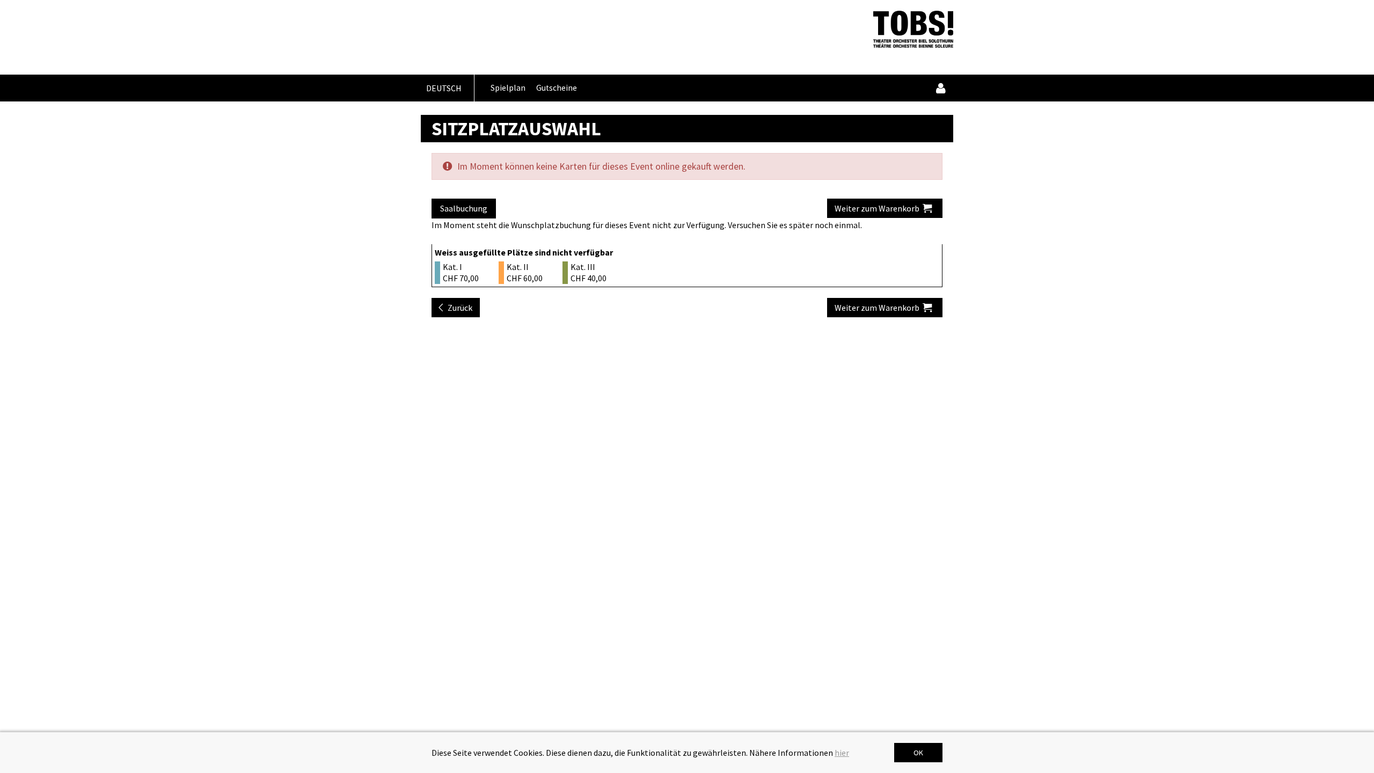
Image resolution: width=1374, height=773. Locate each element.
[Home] (913, 29)
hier (842, 752)
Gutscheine (556, 88)
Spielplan (508, 88)
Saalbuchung (463, 208)
